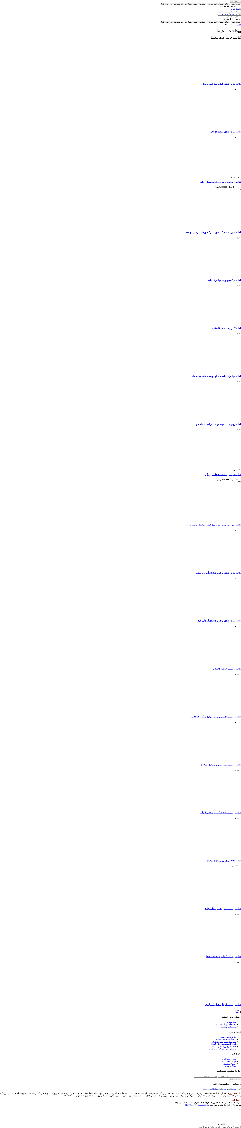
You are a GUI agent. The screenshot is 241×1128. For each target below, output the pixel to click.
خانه (239, 24)
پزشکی (202, 4)
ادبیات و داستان (223, 4)
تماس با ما (165, 4)
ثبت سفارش (231, 1022)
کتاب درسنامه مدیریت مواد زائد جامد (223, 908)
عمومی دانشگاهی (191, 4)
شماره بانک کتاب (229, 1059)
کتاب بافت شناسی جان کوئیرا (223, 1044)
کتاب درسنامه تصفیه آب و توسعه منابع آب (220, 812)
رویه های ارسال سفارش (226, 1024)
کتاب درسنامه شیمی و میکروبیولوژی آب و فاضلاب (216, 716)
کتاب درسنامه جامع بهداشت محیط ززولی (220, 182)
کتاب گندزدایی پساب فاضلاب (226, 328)
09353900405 (203, 1105)
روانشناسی (212, 4)
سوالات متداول (230, 1066)
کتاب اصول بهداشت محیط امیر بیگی (223, 474)
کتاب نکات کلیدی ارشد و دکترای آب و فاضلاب (218, 572)
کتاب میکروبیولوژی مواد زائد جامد (224, 280)
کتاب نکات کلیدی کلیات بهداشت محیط (222, 83)
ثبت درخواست (235, 1079)
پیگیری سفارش (229, 1064)
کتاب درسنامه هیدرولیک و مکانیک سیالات (220, 764)
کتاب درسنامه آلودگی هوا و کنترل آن (223, 1004)
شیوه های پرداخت (228, 1027)
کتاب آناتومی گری (228, 1037)
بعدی (236, 1012)
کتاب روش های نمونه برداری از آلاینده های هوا (218, 424)
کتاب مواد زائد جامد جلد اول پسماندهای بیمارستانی (216, 376)
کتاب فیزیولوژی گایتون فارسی (223, 1046)
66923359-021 (190, 1105)
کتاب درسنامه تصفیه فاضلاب (227, 668)
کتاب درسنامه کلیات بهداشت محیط (223, 956)
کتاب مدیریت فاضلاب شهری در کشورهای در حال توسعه (213, 232)
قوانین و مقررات (177, 4)
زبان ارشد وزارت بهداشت (225, 1039)
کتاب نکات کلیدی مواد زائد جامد (225, 131)
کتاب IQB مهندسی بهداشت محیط (224, 860)
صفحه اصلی (236, 4)
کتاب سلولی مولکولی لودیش (224, 1042)
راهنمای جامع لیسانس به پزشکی (222, 1049)
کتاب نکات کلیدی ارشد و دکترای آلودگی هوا (219, 620)
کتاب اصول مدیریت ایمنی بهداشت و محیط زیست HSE (214, 524)
